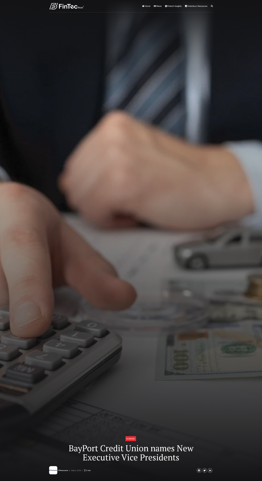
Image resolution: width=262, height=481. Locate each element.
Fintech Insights (174, 6)
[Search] (212, 6)
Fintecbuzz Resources (197, 6)
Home (147, 6)
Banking (130, 438)
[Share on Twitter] (204, 470)
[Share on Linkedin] (210, 470)
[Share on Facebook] (199, 470)
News (159, 6)
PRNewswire (63, 470)
